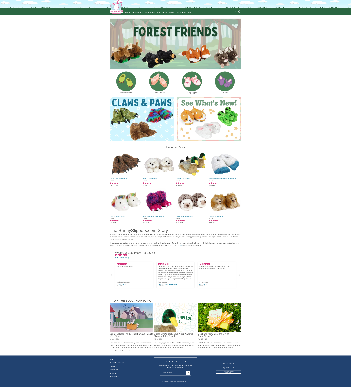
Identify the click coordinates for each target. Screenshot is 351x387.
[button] (112, 274)
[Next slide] (139, 164)
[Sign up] (188, 373)
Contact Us (113, 366)
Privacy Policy (114, 376)
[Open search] (231, 11)
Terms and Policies (181, 381)
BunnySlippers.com (171, 381)
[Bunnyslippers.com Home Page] (116, 7)
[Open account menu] (235, 11)
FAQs (111, 359)
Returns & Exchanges (117, 363)
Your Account (114, 370)
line (181, 245)
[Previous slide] (112, 164)
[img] (176, 255)
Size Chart (113, 373)
